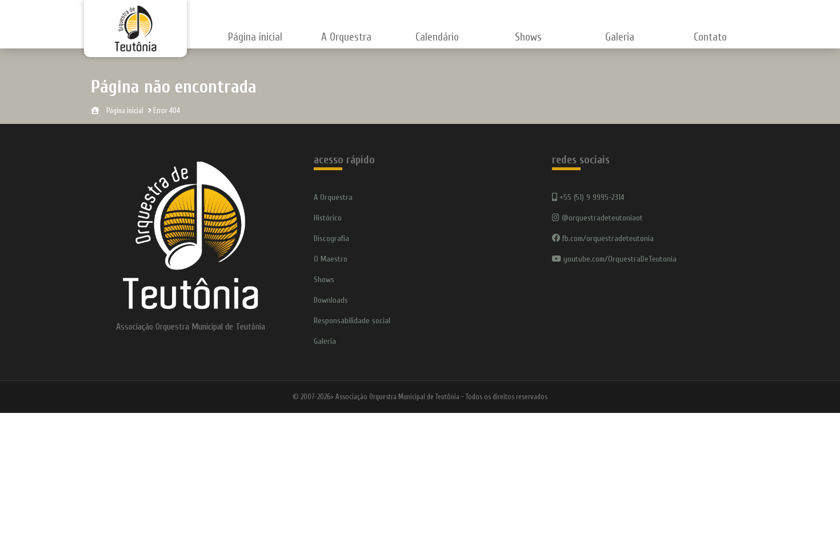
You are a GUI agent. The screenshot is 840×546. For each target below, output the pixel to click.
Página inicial (255, 37)
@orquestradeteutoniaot (601, 218)
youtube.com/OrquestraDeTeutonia (619, 259)
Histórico (328, 218)
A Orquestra (333, 197)
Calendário (437, 37)
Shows (528, 37)
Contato (710, 37)
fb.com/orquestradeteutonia (607, 238)
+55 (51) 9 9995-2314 (590, 197)
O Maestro (330, 259)
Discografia (331, 238)
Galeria (619, 37)
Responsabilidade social (352, 321)
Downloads (331, 300)
